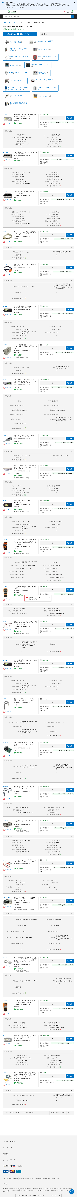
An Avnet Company (8, 1188)
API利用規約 (46, 1178)
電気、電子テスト (43, 96)
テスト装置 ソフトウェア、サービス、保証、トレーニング (18, 88)
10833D (5, 435)
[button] (5, 12)
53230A (5, 114)
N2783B (5, 786)
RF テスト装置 (14, 65)
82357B (5, 957)
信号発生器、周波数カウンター (40, 64)
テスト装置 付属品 (15, 42)
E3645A (5, 152)
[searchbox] (37, 16)
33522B (5, 306)
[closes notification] (74, 2)
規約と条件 (38, 1178)
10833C (5, 231)
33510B (5, 501)
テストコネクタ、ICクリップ (18, 95)
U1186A (5, 1073)
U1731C (5, 586)
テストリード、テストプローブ (18, 56)
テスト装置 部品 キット (17, 80)
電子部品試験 (42, 73)
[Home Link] (15, 12)
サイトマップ (55, 1178)
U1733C (5, 1001)
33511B (5, 660)
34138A (5, 621)
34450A (5, 379)
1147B (4, 699)
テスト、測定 (13, 22)
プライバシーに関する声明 (10, 1178)
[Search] (72, 16)
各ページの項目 (9, 1112)
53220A (5, 1035)
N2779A (5, 345)
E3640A (5, 191)
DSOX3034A (6, 897)
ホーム (5, 22)
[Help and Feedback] (71, 1191)
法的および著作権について (26, 1178)
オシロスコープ (43, 49)
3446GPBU (6, 742)
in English (6, 1184)
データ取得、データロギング (44, 80)
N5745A (5, 465)
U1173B (5, 264)
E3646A (5, 820)
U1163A (5, 860)
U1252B (5, 539)
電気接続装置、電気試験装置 (18, 103)
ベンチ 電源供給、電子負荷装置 (43, 41)
